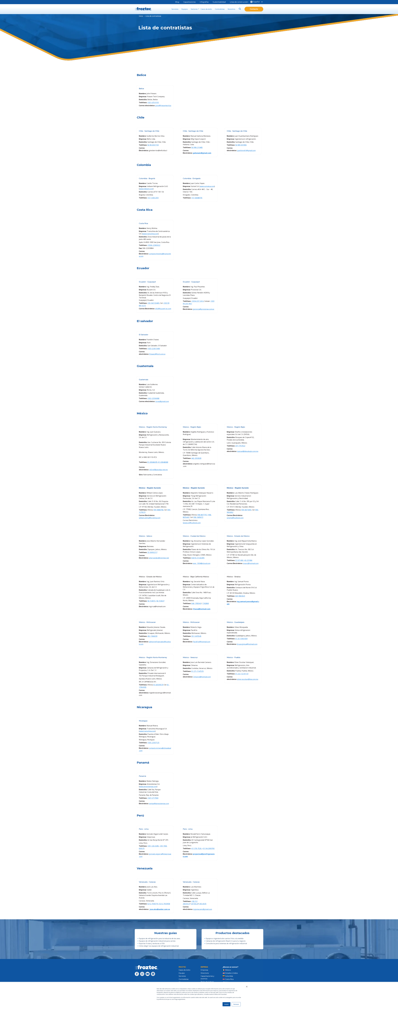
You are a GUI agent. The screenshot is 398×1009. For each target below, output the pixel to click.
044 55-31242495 (197, 558)
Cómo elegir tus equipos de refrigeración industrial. (159, 946)
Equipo (182, 973)
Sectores (194, 9)
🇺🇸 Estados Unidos (230, 973)
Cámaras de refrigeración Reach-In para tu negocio (226, 941)
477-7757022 (240, 446)
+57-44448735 (196, 198)
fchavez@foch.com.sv (157, 354)
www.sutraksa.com (207, 186)
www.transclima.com (150, 234)
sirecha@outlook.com (235, 518)
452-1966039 (152, 636)
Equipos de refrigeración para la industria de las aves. (159, 938)
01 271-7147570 (197, 671)
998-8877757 (202, 515)
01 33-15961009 (241, 639)
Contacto (254, 9)
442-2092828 (196, 458)
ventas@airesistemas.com (159, 803)
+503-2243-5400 (153, 348)
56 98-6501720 (153, 145)
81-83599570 (158, 685)
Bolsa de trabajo (207, 982)
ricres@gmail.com (162, 401)
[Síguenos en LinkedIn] (153, 974)
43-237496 (248, 560)
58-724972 (151, 601)
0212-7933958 (164, 904)
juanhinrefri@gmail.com (246, 150)
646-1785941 (196, 603)
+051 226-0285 (153, 846)
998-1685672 (198, 517)
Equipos (184, 9)
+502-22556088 (153, 398)
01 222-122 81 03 (241, 674)
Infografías (204, 2)
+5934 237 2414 (197, 301)
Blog (177, 2)
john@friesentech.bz (163, 105)
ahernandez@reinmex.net (159, 558)
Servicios (175, 9)
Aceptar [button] (226, 1004)
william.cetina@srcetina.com (149, 518)
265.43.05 (202, 904)
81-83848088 (163, 462)
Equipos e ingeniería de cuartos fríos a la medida (224, 938)
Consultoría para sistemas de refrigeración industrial (226, 943)
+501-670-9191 (153, 102)
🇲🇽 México (227, 970)
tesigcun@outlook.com (192, 523)
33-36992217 (152, 552)
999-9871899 (246, 510)
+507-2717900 (152, 798)
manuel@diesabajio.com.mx (247, 451)
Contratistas (220, 9)
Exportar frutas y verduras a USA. (152, 943)
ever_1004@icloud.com (201, 563)
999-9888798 (158, 510)
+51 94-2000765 (208, 848)
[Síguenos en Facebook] (137, 974)
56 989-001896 (241, 145)
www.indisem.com (146, 189)
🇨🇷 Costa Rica (228, 979)
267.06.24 (194, 904)
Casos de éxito (206, 9)
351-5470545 (196, 636)
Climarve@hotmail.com (202, 677)
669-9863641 (240, 596)
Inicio (141, 16)
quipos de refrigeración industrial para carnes (157, 941)
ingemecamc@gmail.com (202, 909)
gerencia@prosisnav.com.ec (203, 309)
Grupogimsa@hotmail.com (247, 644)
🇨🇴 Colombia (228, 976)
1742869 (205, 603)
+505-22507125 (153, 743)
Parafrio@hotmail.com (201, 642)
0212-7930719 (152, 904)
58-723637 (160, 601)
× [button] (247, 986)
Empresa (204, 970)
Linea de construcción (239, 2)
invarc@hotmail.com (250, 563)
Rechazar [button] (236, 1004)
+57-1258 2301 (153, 198)
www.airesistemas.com (148, 786)
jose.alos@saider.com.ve (160, 909)
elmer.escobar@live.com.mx (247, 679)
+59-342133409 (153, 303)
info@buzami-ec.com (163, 308)
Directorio (205, 973)
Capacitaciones (189, 2)
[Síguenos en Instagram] (142, 974)
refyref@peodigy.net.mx (158, 470)
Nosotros (231, 9)
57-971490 (239, 560)
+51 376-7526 (196, 848)
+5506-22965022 (153, 245)
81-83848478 (152, 462)
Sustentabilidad (219, 2)
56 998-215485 (197, 147)
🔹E (138, 941)
